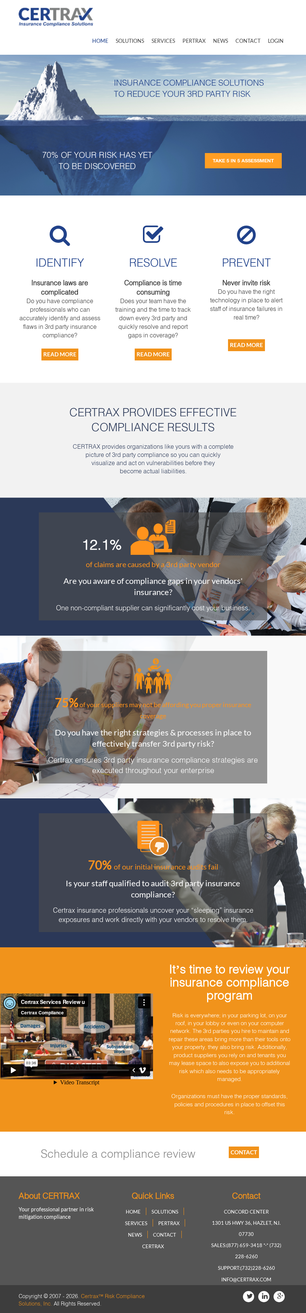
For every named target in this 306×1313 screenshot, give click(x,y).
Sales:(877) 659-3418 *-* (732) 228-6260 (246, 1250)
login (276, 41)
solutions (130, 41)
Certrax (153, 1246)
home (100, 41)
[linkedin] (263, 1296)
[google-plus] (279, 1296)
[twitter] (248, 1296)
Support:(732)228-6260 (246, 1268)
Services (163, 41)
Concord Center (246, 1212)
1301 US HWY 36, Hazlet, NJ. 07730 (246, 1228)
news (220, 41)
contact (247, 41)
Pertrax (194, 41)
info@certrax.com (246, 1279)
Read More (59, 354)
